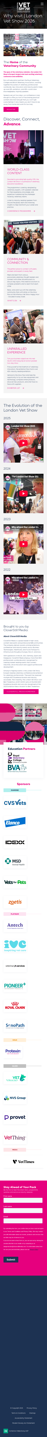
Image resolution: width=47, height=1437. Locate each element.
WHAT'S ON (12, 300)
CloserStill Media (23, 1305)
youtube (25, 1394)
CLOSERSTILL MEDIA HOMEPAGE (21, 692)
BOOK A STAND (10, 1363)
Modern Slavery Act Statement (23, 1423)
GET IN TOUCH (13, 1385)
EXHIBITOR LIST (13, 388)
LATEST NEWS (10, 1366)
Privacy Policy (32, 1408)
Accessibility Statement (23, 1418)
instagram (31, 1394)
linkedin (19, 1394)
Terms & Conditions (19, 1413)
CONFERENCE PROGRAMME (19, 211)
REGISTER (11, 109)
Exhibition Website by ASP (18, 1431)
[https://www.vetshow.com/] (18, 1300)
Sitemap (32, 1413)
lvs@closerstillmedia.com (15, 1379)
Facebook (6, 1394)
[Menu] (42, 4)
